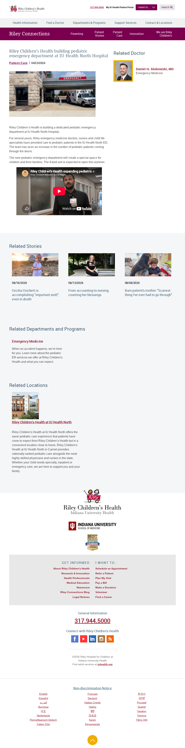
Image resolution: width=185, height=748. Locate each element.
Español (43, 698)
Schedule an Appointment (111, 568)
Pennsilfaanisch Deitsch (43, 719)
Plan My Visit (103, 578)
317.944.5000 (97, 7)
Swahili (142, 706)
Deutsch (92, 698)
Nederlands (43, 715)
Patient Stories (99, 34)
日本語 (92, 715)
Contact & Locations (158, 23)
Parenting (77, 34)
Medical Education (78, 582)
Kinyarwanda (92, 724)
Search (165, 7)
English (43, 693)
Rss (110, 638)
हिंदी (92, 711)
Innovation (137, 34)
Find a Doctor (55, 23)
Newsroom (83, 587)
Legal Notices (81, 597)
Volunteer (101, 592)
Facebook (74, 638)
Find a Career (103, 597)
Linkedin (92, 638)
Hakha (92, 706)
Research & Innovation (75, 573)
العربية (43, 702)
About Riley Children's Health (71, 568)
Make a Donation (105, 587)
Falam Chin (43, 724)
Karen (92, 719)
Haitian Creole (92, 702)
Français (93, 693)
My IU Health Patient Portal (120, 7)
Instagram (101, 638)
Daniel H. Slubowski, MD (155, 69)
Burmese (43, 706)
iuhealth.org (105, 664)
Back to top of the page (92, 740)
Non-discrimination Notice (92, 688)
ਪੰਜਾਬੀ (142, 698)
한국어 (141, 693)
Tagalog (141, 711)
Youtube (83, 638)
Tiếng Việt (141, 719)
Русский (141, 702)
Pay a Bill (101, 582)
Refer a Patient (104, 573)
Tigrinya (141, 715)
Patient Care (117, 34)
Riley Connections (29, 33)
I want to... (144, 7)
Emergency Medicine (27, 341)
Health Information (25, 23)
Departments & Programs (89, 23)
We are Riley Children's (164, 34)
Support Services (125, 23)
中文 (43, 711)
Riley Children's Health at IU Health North (42, 422)
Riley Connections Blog (75, 592)
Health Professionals (77, 578)
